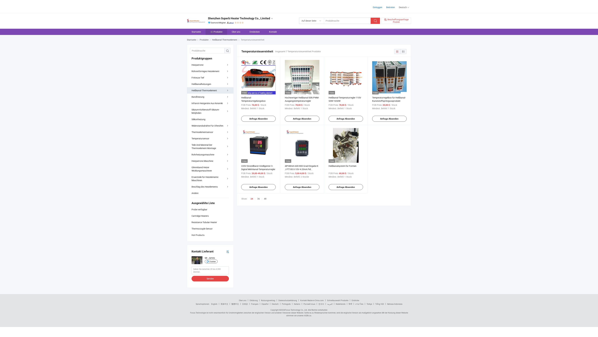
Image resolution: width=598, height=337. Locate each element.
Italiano (297, 304)
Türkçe (369, 304)
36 (258, 198)
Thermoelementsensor (202, 132)
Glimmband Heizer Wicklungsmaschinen (202, 169)
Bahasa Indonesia (394, 304)
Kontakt (273, 31)
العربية (329, 304)
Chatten (212, 261)
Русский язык (309, 304)
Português (286, 304)
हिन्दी (350, 304)
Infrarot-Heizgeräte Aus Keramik (207, 103)
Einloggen (377, 7)
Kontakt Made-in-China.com (312, 300)
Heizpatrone (197, 64)
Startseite (196, 31)
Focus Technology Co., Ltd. (296, 310)
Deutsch (275, 304)
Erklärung (254, 300)
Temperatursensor (200, 138)
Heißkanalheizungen (201, 84)
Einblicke (355, 300)
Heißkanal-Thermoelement (204, 90)
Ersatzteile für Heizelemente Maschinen (205, 179)
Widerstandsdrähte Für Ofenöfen (207, 125)
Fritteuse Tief (198, 77)
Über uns (236, 31)
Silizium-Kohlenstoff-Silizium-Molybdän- (205, 111)
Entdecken (255, 31)
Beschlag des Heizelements (205, 186)
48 (265, 198)
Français (254, 304)
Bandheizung (198, 96)
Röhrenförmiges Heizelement (205, 71)
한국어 (321, 304)
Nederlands (340, 304)
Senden (210, 278)
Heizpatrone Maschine (202, 160)
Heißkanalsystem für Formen (342, 165)
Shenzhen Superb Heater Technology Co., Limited (239, 18)
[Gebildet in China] (207, 6)
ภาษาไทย (359, 304)
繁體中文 (235, 304)
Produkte (218, 31)
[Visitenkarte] (227, 251)
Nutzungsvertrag (268, 300)
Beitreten (390, 7)
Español (265, 304)
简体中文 (224, 304)
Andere (195, 193)
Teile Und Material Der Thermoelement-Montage (204, 146)
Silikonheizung (198, 119)
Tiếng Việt (379, 304)
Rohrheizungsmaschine (203, 154)
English (214, 304)
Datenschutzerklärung (287, 300)
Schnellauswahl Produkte (337, 300)
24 (252, 199)
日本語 (245, 304)
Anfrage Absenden (258, 118)
